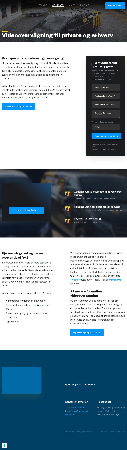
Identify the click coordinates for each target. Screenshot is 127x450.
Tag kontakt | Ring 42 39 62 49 (18, 107)
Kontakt (84, 5)
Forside (43, 5)
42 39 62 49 (79, 407)
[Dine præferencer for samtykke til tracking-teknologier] (4, 445)
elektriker (75, 279)
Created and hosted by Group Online (78, 432)
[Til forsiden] (19, 5)
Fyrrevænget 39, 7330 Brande (80, 384)
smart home (115, 279)
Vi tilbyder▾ (58, 5)
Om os (72, 5)
